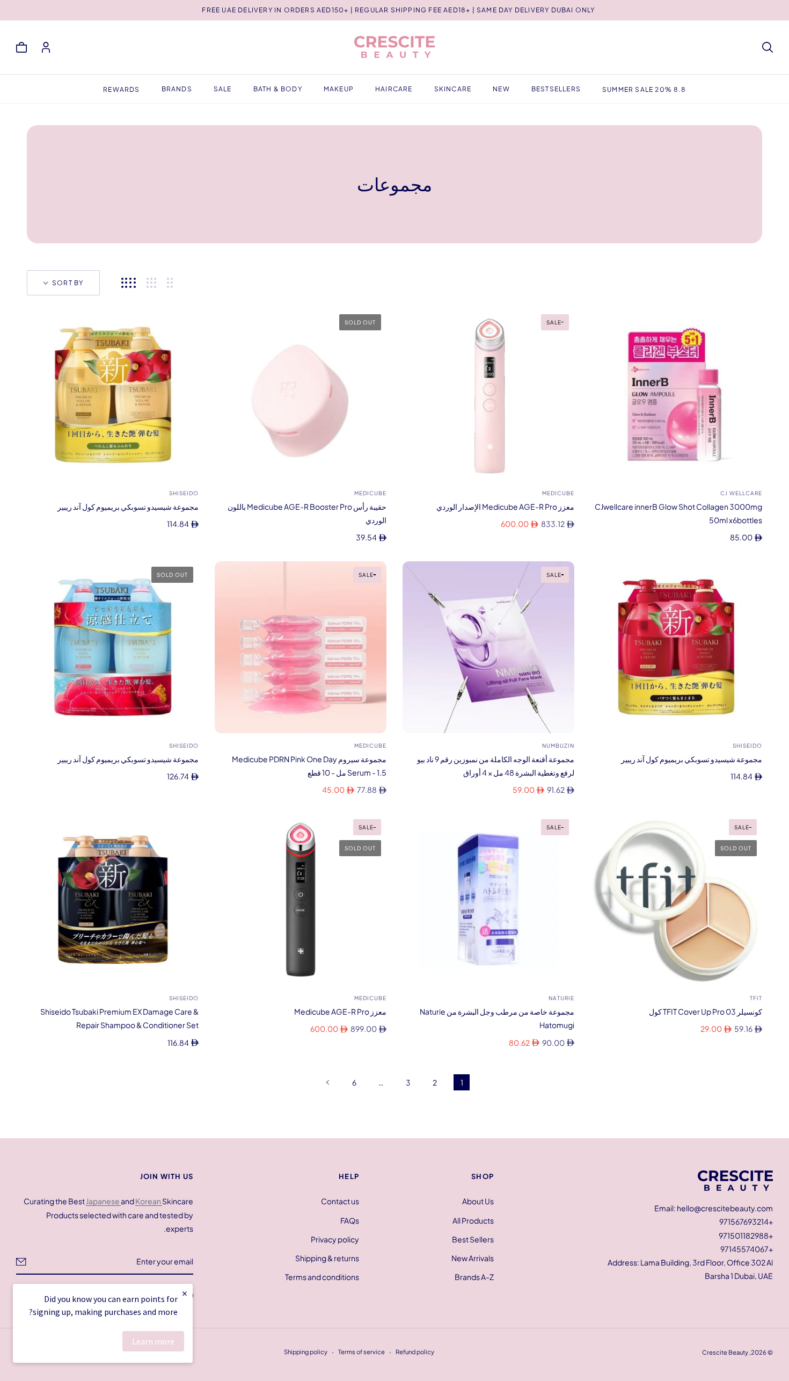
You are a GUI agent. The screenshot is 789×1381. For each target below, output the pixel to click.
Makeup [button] (339, 89)
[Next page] (327, 1082)
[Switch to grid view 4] (128, 283)
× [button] (184, 1293)
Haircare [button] (394, 89)
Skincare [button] (453, 89)
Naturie (561, 998)
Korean (148, 1201)
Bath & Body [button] (277, 89)
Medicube (558, 493)
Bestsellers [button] (556, 89)
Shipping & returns (327, 1258)
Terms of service (361, 1351)
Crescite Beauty (725, 1352)
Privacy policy (335, 1238)
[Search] (767, 47)
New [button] (501, 89)
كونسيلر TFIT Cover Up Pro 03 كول (705, 1011)
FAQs (349, 1220)
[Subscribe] (21, 1261)
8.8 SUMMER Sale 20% (644, 89)
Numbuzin (558, 745)
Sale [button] (223, 89)
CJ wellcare (741, 493)
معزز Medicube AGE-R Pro (340, 1011)
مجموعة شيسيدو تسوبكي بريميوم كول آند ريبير (128, 506)
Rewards (121, 89)
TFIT (756, 998)
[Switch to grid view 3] (151, 283)
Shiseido (184, 493)
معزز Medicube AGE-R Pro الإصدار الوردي (505, 506)
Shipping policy (305, 1351)
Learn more (153, 1341)
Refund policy (415, 1351)
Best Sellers (473, 1238)
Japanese (103, 1201)
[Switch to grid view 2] (170, 283)
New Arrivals (472, 1258)
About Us (478, 1201)
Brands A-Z (474, 1277)
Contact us (340, 1201)
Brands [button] (177, 89)
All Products (473, 1220)
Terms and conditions (322, 1277)
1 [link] (462, 1082)
